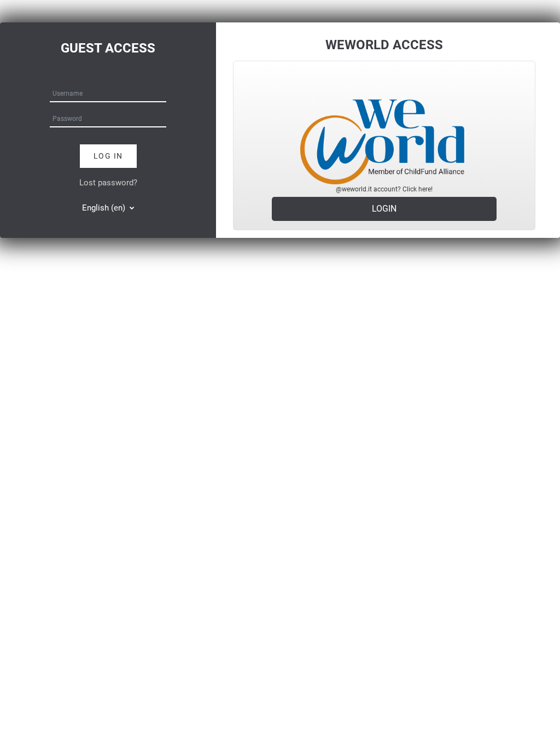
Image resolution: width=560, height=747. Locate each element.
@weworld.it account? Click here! (384, 189)
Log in (108, 155)
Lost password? (108, 183)
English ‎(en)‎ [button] (104, 208)
